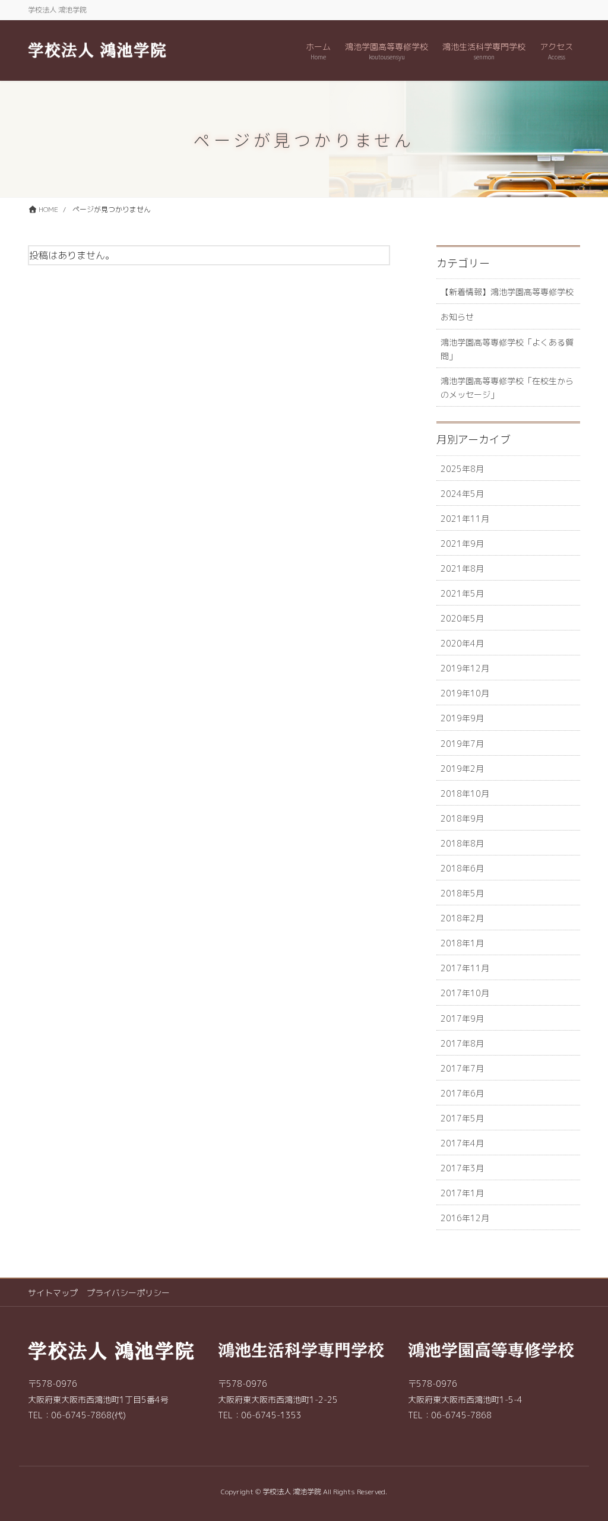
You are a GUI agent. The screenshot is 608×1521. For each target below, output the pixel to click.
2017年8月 (462, 1043)
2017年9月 (462, 1018)
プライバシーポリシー (128, 1292)
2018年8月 (462, 843)
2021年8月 (462, 568)
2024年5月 (462, 493)
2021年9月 (462, 543)
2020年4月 (462, 643)
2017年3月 (462, 1168)
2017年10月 (465, 993)
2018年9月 (462, 818)
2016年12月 (465, 1218)
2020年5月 (462, 618)
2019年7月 (462, 743)
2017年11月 (465, 968)
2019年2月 (462, 768)
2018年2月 (462, 918)
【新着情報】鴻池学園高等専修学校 (507, 291)
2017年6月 (462, 1093)
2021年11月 (465, 518)
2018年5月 (462, 893)
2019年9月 (462, 718)
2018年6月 (462, 868)
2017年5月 (462, 1118)
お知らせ (457, 316)
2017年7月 (462, 1068)
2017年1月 (462, 1193)
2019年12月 (465, 668)
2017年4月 (462, 1143)
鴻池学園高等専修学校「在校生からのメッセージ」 (507, 387)
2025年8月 (462, 468)
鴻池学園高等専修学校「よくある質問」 (507, 349)
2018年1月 (462, 943)
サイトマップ (53, 1292)
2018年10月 (465, 793)
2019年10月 (465, 693)
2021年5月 (462, 593)
